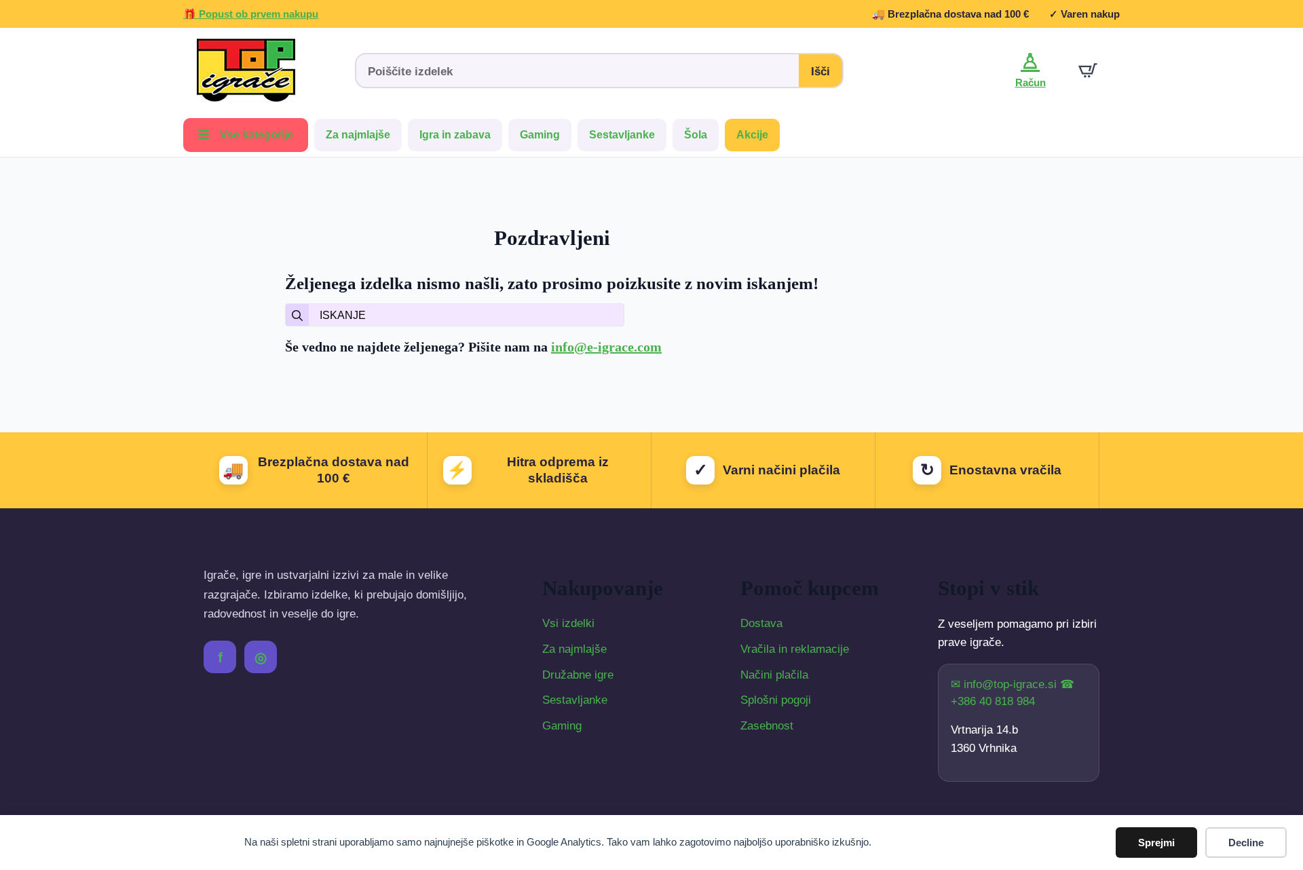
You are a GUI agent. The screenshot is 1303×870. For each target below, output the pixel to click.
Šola (695, 134)
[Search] (297, 315)
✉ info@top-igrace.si (1005, 684)
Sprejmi (1156, 842)
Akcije (752, 134)
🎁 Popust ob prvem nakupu (250, 14)
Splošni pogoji (775, 700)
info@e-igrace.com (606, 346)
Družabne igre (577, 674)
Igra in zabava (455, 134)
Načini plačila (774, 674)
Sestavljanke (622, 134)
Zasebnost (766, 725)
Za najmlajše (358, 134)
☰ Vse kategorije (245, 134)
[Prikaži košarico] (1088, 70)
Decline (1246, 842)
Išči (820, 71)
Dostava (761, 623)
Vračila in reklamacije (794, 649)
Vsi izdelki (568, 623)
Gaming (540, 134)
